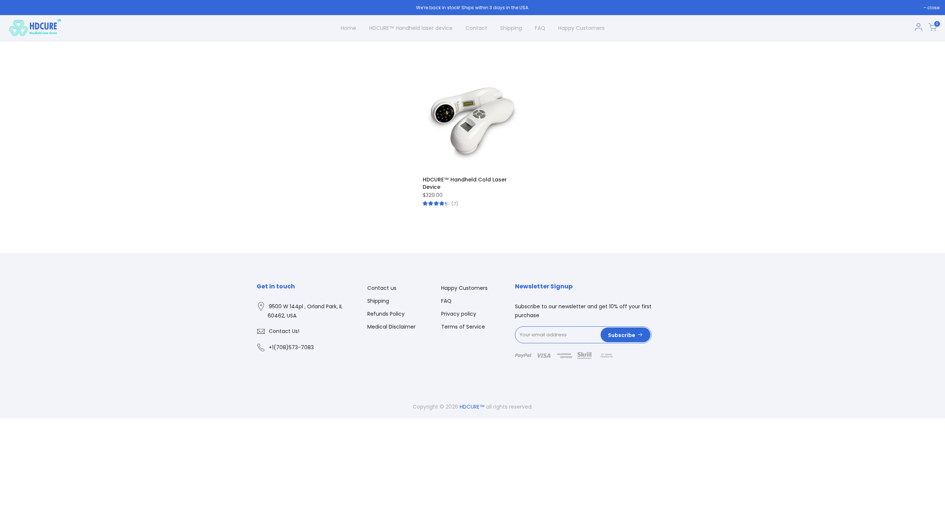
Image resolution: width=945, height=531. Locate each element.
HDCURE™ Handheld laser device (411, 28)
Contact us (381, 288)
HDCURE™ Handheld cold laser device (465, 183)
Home (348, 28)
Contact (476, 28)
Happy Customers (581, 28)
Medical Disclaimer (391, 326)
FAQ (540, 28)
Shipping (511, 28)
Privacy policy (458, 313)
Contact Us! (284, 331)
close (933, 7)
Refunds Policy (386, 313)
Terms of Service (463, 326)
